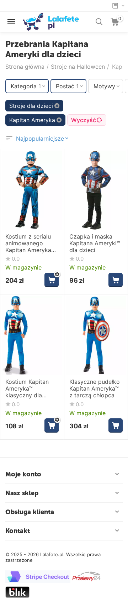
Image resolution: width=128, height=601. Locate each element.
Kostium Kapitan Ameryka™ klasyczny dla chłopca (27, 388)
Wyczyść (83, 120)
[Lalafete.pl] (51, 21)
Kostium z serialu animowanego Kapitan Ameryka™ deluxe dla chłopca (30, 243)
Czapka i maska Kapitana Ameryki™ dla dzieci (94, 243)
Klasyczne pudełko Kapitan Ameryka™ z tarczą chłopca (94, 388)
